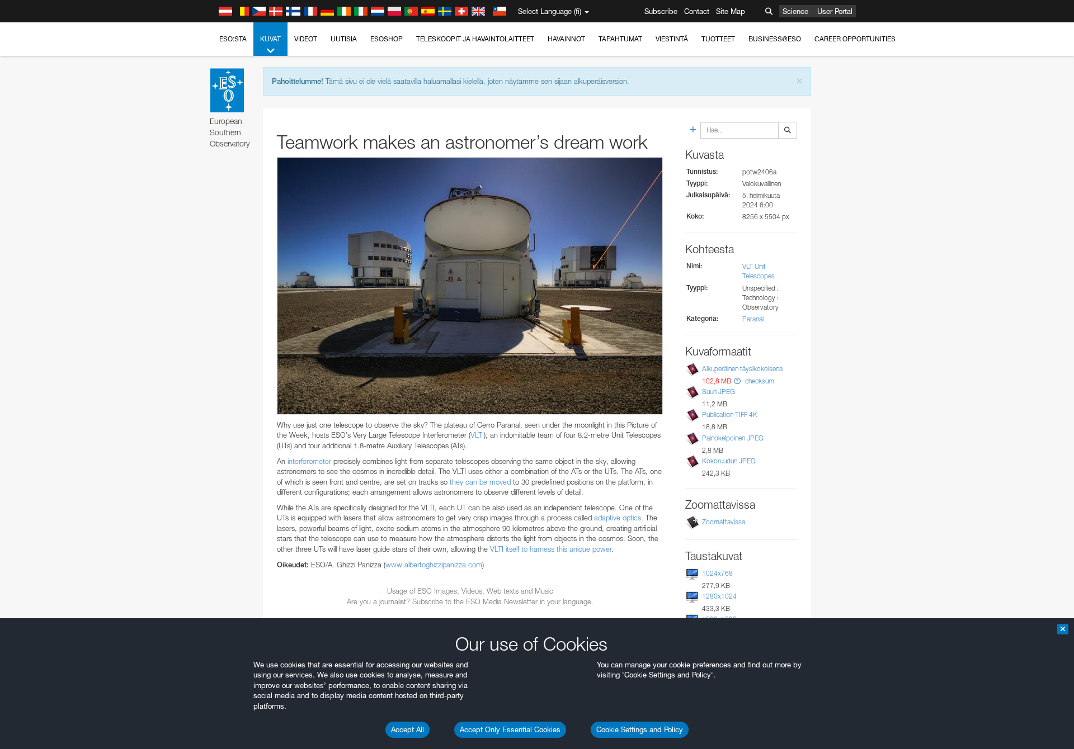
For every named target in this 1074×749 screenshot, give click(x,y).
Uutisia (344, 39)
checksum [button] (758, 381)
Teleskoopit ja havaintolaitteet (475, 39)
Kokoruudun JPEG (729, 461)
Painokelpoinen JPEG (733, 438)
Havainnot (566, 39)
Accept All (407, 729)
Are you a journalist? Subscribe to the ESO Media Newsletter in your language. (470, 601)
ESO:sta (233, 39)
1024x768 (717, 573)
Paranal (753, 319)
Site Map (730, 11)
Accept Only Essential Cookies (510, 729)
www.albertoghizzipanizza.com (433, 564)
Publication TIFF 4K (729, 414)
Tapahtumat (620, 39)
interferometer (309, 461)
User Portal (834, 11)
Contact (696, 11)
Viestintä (672, 39)
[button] (737, 381)
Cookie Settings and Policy (639, 729)
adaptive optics (617, 517)
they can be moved (480, 481)
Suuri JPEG (718, 391)
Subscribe (660, 11)
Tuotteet (718, 39)
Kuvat (270, 39)
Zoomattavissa (723, 522)
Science (795, 11)
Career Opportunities (855, 39)
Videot (305, 39)
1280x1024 (719, 596)
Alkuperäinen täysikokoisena (742, 368)
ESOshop (386, 39)
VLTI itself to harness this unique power (550, 548)
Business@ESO (774, 39)
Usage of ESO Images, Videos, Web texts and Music (470, 590)
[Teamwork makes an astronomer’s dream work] (469, 286)
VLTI (477, 434)
